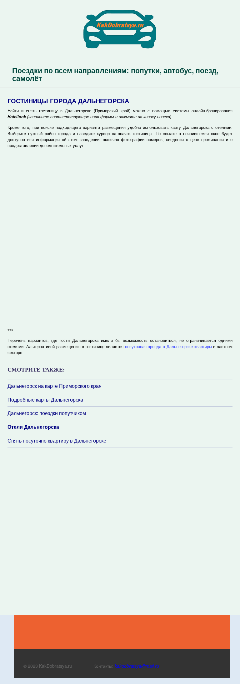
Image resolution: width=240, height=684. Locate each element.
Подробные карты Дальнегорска (45, 399)
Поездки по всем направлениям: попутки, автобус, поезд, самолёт (115, 75)
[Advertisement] (45, 531)
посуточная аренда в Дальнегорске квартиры (168, 346)
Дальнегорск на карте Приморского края (55, 386)
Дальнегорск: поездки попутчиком (47, 413)
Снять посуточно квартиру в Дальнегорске (57, 440)
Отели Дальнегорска (33, 426)
